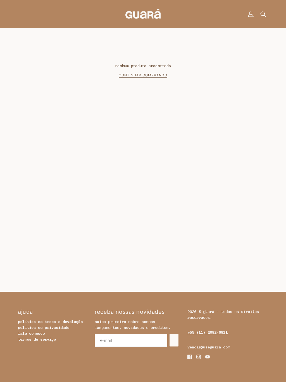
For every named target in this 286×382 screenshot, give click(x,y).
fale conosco (31, 333)
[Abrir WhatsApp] (272, 367)
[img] (189, 357)
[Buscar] (263, 13)
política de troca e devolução (50, 321)
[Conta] (251, 13)
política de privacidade (43, 327)
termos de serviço (37, 339)
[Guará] (143, 13)
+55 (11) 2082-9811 (207, 332)
